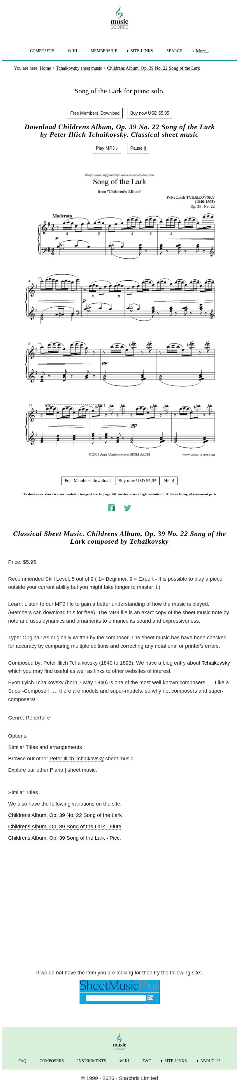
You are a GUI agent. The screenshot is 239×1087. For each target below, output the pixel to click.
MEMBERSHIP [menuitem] (104, 51)
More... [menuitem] (202, 50)
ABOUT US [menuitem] (210, 1061)
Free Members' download (88, 480)
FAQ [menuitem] (22, 1061)
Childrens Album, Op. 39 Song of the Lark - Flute (64, 826)
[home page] (119, 17)
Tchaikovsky (149, 541)
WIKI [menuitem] (72, 51)
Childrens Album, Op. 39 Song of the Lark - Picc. (64, 838)
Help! (169, 480)
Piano (56, 770)
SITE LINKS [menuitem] (142, 51)
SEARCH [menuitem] (174, 51)
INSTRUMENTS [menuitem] (91, 1061)
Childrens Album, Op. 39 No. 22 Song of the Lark (65, 815)
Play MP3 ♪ (107, 148)
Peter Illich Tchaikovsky (77, 759)
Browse (17, 759)
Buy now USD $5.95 (149, 113)
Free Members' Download (94, 113)
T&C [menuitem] (147, 1061)
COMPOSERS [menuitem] (42, 51)
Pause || (138, 148)
